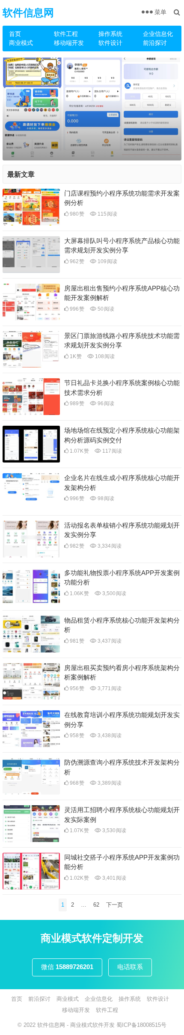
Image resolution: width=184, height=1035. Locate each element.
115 (106, 214)
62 (96, 905)
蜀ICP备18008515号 (141, 1025)
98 (105, 498)
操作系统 (110, 33)
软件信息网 (28, 12)
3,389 (109, 783)
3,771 (109, 688)
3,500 (113, 593)
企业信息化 (158, 33)
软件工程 (66, 33)
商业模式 (21, 42)
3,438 (109, 735)
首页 (15, 33)
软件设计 (110, 42)
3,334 (109, 546)
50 (105, 309)
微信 (67, 966)
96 (105, 403)
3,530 (113, 830)
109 (106, 261)
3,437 (109, 641)
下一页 (114, 905)
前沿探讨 (155, 42)
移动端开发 (69, 42)
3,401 (113, 878)
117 (111, 451)
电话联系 (130, 966)
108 (104, 356)
